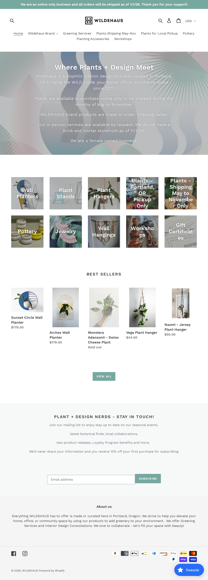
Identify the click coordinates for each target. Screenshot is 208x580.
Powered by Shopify (52, 570)
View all (104, 376)
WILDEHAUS (30, 570)
